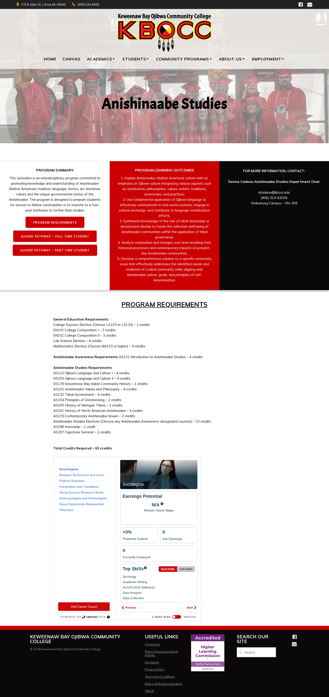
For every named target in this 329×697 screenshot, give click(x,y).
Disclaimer (152, 662)
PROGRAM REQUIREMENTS (55, 222)
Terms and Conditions (160, 676)
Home (50, 59)
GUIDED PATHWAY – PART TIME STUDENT (55, 250)
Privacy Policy (154, 669)
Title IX (149, 691)
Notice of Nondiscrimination (163, 684)
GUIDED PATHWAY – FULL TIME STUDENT (55, 236)
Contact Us (152, 644)
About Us (230, 59)
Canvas (71, 59)
